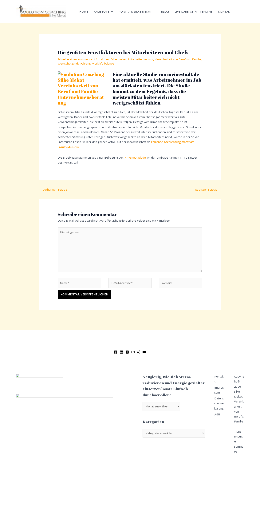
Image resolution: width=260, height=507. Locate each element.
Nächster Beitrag (208, 189)
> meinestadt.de (135, 157)
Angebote (101, 11)
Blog (165, 11)
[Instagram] (127, 352)
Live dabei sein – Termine (193, 11)
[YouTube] (144, 352)
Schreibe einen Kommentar (75, 59)
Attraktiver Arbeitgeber (111, 59)
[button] (111, 11)
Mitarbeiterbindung (140, 59)
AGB (217, 414)
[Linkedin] (121, 352)
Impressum (219, 390)
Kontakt (225, 11)
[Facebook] (115, 352)
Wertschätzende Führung (74, 63)
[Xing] (138, 352)
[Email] (133, 352)
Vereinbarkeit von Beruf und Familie (178, 59)
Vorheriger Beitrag (53, 189)
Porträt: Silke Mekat (135, 11)
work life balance (103, 63)
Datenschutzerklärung (219, 403)
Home (83, 11)
